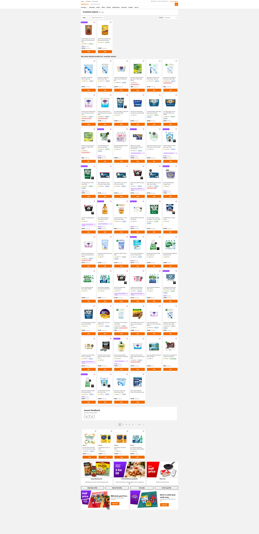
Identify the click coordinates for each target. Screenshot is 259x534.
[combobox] (132, 4)
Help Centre (88, 1)
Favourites (92, 7)
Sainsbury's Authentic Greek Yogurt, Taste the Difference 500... (120, 79)
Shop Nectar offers (92, 488)
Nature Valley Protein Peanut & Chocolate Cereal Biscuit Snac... (138, 324)
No (92, 416)
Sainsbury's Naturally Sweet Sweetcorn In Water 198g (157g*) (137, 79)
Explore (82, 1)
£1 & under (142, 488)
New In (136, 7)
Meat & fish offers (117, 488)
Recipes (109, 7)
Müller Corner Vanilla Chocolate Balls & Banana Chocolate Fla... (137, 147)
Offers (103, 7)
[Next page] (143, 424)
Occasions (124, 7)
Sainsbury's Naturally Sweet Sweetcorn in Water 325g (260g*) (87, 147)
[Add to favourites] (94, 22)
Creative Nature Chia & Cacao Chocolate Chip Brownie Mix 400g (88, 40)
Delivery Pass (116, 7)
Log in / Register (174, 1)
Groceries (83, 7)
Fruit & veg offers (166, 488)
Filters (84, 17)
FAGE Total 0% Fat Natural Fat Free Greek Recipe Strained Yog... (88, 113)
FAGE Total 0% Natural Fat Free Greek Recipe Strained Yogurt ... (87, 255)
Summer (130, 7)
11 (139, 424)
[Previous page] (115, 424)
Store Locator (95, 1)
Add (88, 51)
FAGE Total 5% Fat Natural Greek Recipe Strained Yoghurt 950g (105, 113)
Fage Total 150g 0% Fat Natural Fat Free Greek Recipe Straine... (154, 324)
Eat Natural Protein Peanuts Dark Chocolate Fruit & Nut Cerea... (104, 357)
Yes (86, 416)
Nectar (98, 7)
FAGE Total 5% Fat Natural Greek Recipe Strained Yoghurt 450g (138, 357)
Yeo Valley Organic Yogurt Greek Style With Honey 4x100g (169, 113)
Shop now (115, 503)
